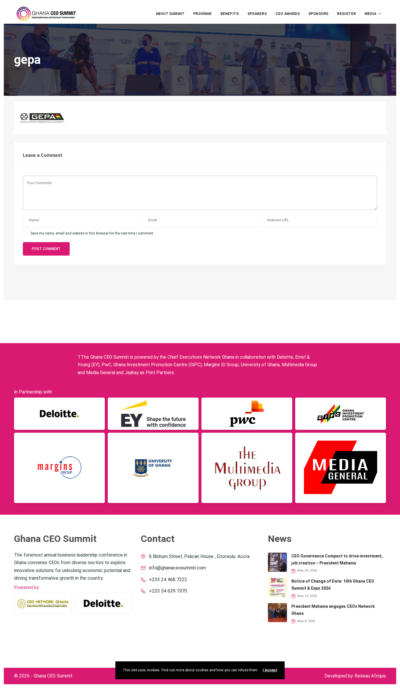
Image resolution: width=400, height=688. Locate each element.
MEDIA (370, 14)
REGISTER (346, 14)
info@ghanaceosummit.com (177, 568)
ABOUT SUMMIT (170, 14)
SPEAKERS (257, 14)
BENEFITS (229, 14)
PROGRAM (202, 14)
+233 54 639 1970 (168, 591)
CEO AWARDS (288, 14)
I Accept (270, 670)
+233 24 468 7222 (168, 579)
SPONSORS (318, 14)
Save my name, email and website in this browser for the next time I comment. (92, 233)
